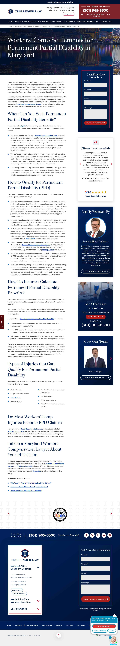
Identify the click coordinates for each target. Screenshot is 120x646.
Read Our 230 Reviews (96, 196)
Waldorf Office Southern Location (21, 567)
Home (11, 21)
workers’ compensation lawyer (29, 104)
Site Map (69, 625)
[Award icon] (60, 509)
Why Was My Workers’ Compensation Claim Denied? (30, 483)
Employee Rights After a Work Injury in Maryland (29, 487)
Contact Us (105, 21)
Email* (87, 99)
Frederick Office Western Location (21, 600)
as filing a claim (48, 250)
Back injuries (15, 398)
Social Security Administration (32, 429)
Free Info (94, 21)
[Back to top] (58, 635)
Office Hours (19, 593)
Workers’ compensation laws (45, 136)
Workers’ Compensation (23, 26)
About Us (34, 21)
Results (59, 625)
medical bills (30, 238)
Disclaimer (81, 625)
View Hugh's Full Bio (95, 271)
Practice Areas (22, 21)
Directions (16, 590)
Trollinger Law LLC (24, 466)
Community (45, 21)
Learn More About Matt (94, 377)
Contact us (37, 471)
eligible (23, 126)
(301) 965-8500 (95, 325)
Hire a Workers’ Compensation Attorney (26, 491)
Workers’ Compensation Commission (36, 245)
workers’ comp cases (16, 431)
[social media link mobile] (86, 535)
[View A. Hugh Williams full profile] (95, 218)
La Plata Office (19, 609)
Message (88, 108)
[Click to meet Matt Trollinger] (95, 347)
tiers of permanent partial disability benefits (37, 319)
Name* (87, 81)
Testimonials (58, 21)
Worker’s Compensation (77, 21)
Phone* (87, 90)
